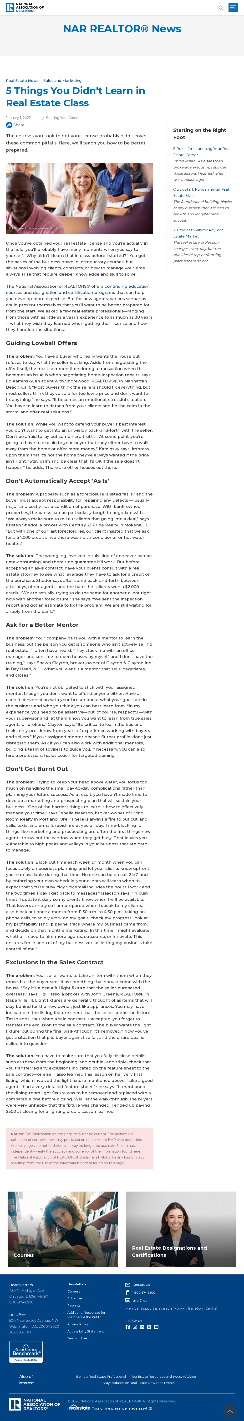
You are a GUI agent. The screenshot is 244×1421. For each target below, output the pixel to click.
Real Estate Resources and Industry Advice (163, 1376)
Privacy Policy (78, 1324)
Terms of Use (77, 1338)
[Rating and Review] (26, 1361)
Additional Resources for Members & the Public (86, 1315)
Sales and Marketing (63, 80)
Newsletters (76, 1284)
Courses (24, 1255)
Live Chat (139, 1300)
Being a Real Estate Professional (101, 1376)
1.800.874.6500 (143, 1292)
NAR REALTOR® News (122, 28)
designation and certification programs (74, 292)
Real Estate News (22, 80)
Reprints (73, 1305)
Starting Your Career (63, 118)
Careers (73, 1291)
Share (19, 125)
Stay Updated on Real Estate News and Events (138, 1383)
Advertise (74, 1298)
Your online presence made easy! (122, 1408)
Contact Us (141, 1285)
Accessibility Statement (85, 1331)
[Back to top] (230, 1411)
